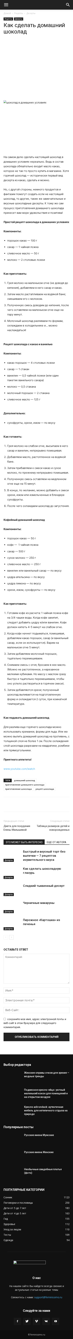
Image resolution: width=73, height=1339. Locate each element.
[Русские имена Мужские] (12, 1139)
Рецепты (18, 13)
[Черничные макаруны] (12, 907)
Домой (7, 13)
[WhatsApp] (18, 45)
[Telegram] (26, 45)
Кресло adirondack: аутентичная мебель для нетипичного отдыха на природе (46, 1110)
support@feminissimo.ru (48, 1297)
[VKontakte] (46, 1321)
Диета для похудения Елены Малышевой (17, 827)
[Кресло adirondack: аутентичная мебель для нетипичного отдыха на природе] (12, 1111)
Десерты (30, 13)
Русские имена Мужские (39, 1135)
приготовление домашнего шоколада (24, 784)
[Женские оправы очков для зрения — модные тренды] (12, 1077)
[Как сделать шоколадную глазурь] (12, 873)
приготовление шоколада (18, 789)
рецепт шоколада (45, 789)
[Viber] (42, 45)
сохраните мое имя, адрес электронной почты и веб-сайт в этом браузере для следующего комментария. (35, 1023)
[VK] (34, 45)
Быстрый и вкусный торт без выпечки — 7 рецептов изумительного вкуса (44, 855)
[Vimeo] (36, 1321)
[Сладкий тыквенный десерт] (12, 890)
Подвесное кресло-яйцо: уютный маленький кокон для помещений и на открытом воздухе (46, 1093)
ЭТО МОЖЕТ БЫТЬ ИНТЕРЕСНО (24, 842)
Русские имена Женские (39, 1152)
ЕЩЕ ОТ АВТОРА (56, 842)
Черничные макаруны (38, 903)
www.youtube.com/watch (19, 768)
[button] (6, 5)
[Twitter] (26, 1321)
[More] (51, 45)
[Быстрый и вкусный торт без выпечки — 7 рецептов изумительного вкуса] (12, 856)
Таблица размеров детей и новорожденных (53, 827)
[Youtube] (55, 1321)
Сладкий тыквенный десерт (44, 886)
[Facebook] (17, 1321)
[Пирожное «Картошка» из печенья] (12, 924)
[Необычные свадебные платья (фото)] (12, 1173)
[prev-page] (6, 937)
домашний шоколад (24, 780)
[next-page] (11, 937)
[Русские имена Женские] (12, 1156)
